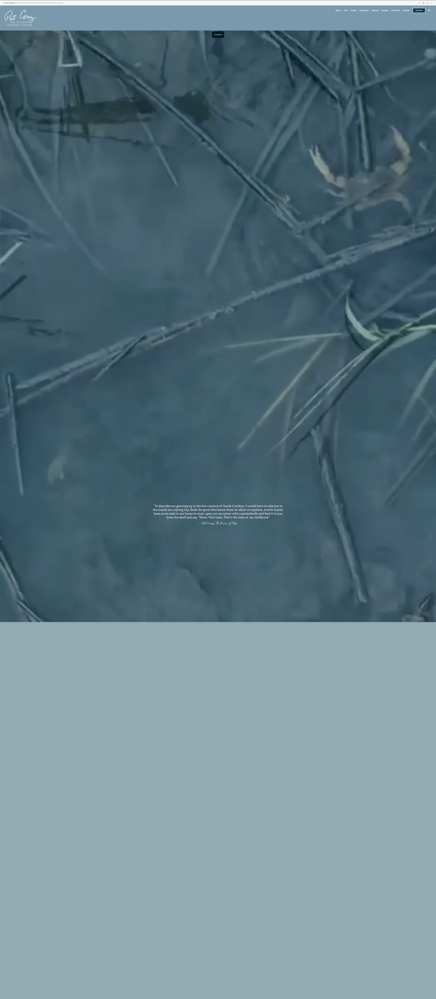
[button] (429, 10)
